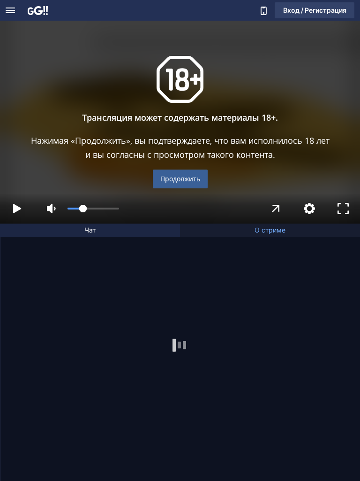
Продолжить (180, 178)
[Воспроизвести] (17, 208)
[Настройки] (309, 208)
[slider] (93, 208)
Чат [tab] (90, 230)
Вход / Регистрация (314, 10)
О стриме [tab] (270, 230)
